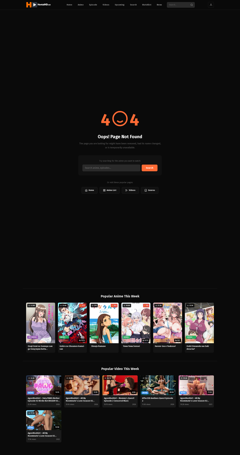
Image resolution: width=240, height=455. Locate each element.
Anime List (111, 190)
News (159, 5)
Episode (93, 5)
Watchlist (146, 5)
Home (69, 5)
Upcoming (119, 5)
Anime (81, 5)
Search (133, 5)
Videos (106, 5)
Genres (151, 190)
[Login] (211, 5)
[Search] (192, 5)
